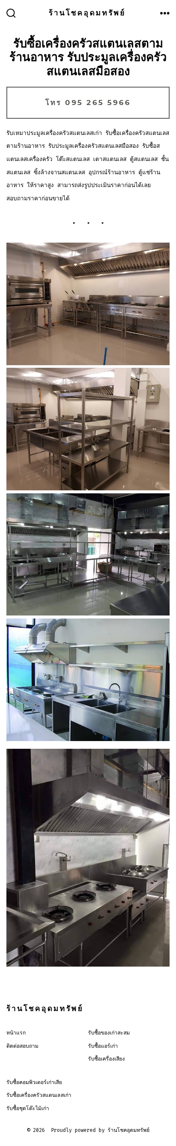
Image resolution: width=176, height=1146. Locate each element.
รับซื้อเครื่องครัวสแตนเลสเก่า (38, 1095)
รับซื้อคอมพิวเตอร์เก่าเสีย (34, 1082)
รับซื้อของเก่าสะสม (109, 1032)
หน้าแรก (16, 1032)
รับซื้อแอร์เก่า (103, 1046)
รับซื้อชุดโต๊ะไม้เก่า (27, 1108)
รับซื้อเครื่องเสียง (106, 1058)
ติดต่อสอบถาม (22, 1046)
